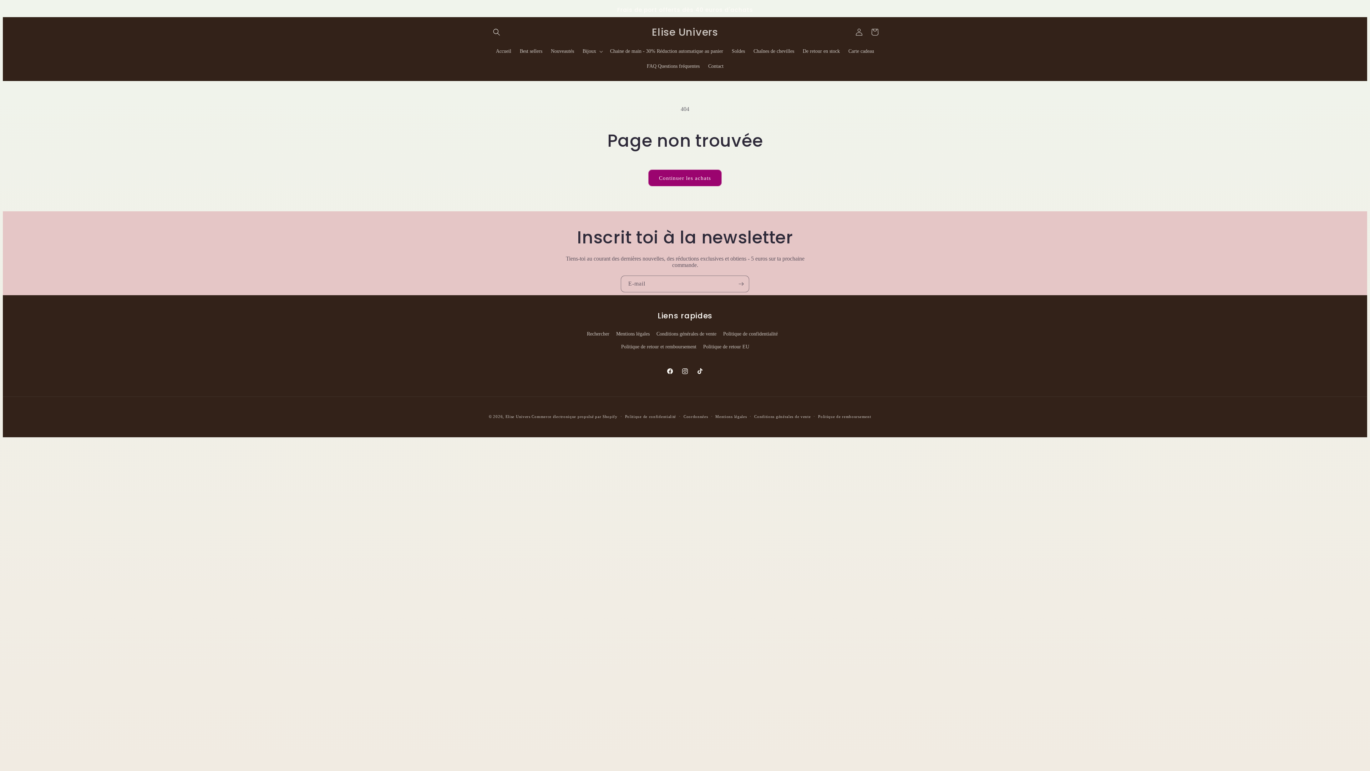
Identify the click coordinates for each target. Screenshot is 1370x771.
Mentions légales (633, 334)
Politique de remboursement (844, 416)
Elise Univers (518, 416)
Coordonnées (696, 416)
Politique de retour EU (726, 346)
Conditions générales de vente (686, 334)
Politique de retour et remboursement (658, 346)
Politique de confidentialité (750, 334)
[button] (496, 32)
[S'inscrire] (741, 284)
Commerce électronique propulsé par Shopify (574, 416)
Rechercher (598, 334)
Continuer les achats (685, 178)
